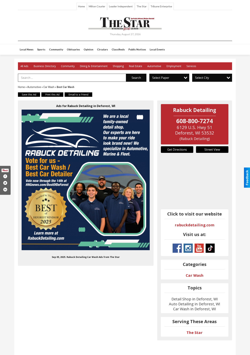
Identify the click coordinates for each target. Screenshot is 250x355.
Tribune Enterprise (161, 6)
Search (136, 78)
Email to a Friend (78, 94)
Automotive (154, 66)
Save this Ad (29, 94)
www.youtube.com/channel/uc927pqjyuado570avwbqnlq (199, 248)
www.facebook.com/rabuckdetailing (177, 248)
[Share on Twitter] (5, 182)
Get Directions (177, 150)
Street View (212, 150)
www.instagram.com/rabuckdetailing (188, 248)
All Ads (24, 66)
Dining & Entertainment (94, 66)
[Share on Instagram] (5, 189)
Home (81, 6)
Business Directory (44, 66)
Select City (202, 78)
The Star (142, 6)
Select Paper (160, 78)
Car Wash (48, 87)
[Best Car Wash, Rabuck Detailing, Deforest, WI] (86, 180)
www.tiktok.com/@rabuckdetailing (210, 248)
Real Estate (135, 66)
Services (191, 66)
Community (68, 66)
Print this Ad (52, 94)
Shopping (118, 66)
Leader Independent (121, 6)
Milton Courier (97, 6)
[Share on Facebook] (5, 176)
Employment (173, 66)
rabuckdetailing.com (194, 225)
